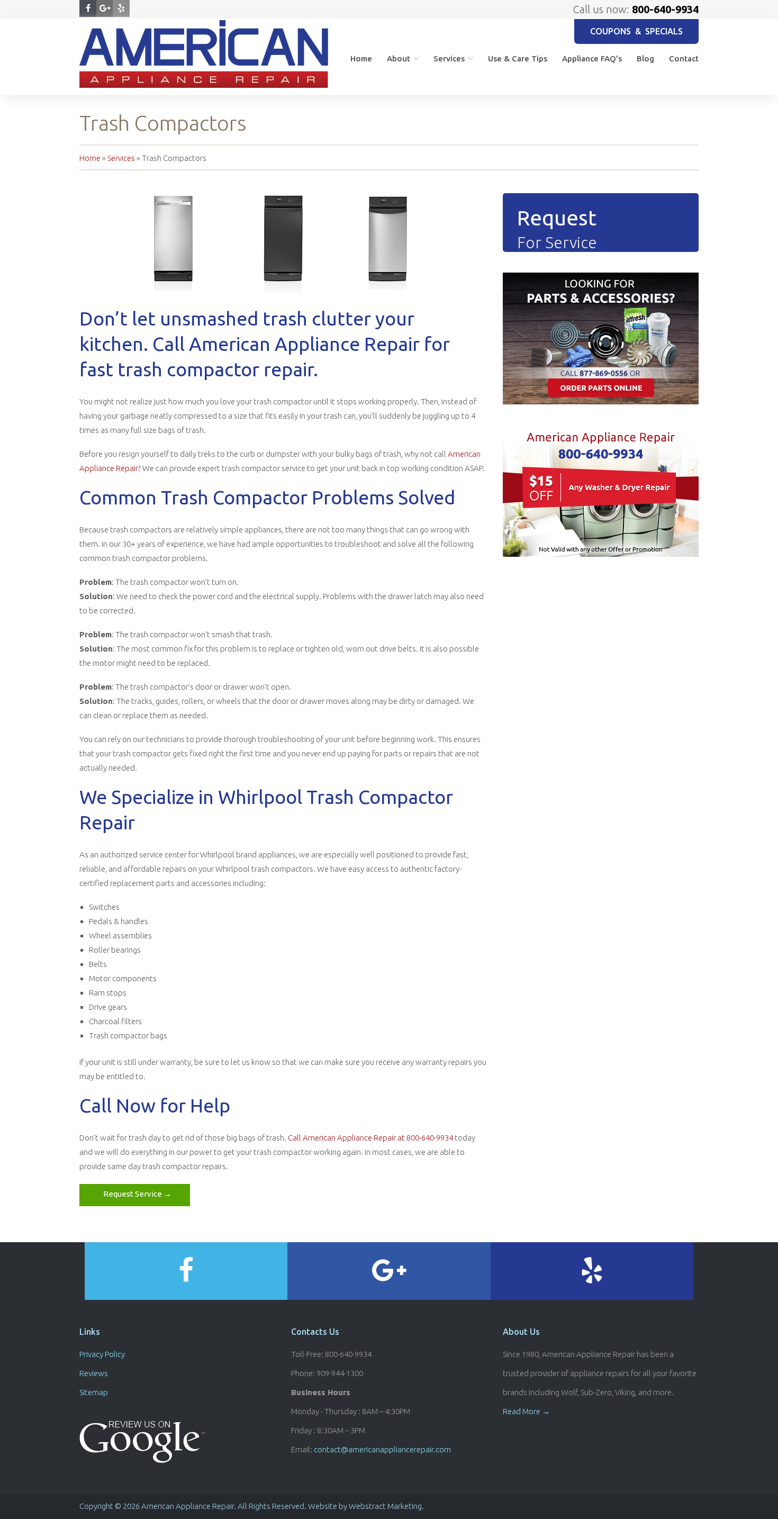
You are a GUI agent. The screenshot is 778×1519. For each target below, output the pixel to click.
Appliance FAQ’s (592, 58)
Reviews (93, 1373)
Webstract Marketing (385, 1506)
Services (449, 58)
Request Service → (137, 1193)
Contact (684, 58)
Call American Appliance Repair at (370, 1137)
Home (361, 58)
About (398, 58)
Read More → (526, 1411)
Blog (645, 58)
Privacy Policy (102, 1354)
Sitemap (93, 1392)
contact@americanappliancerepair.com (382, 1449)
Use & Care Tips (517, 58)
